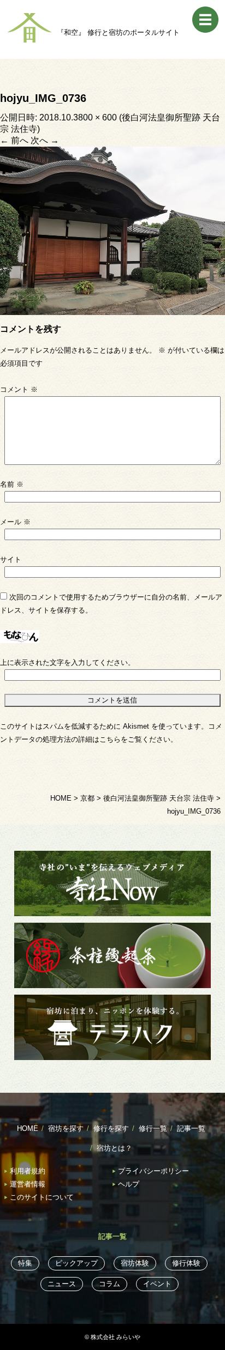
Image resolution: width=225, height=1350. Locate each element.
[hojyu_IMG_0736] (112, 230)
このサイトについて (42, 1197)
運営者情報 (27, 1184)
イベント (157, 1284)
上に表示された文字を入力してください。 (67, 662)
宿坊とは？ (114, 1148)
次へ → (45, 140)
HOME (27, 1128)
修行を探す (111, 1128)
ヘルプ (128, 1184)
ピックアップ (76, 1263)
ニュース (62, 1284)
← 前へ (14, 140)
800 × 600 (97, 117)
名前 (11, 484)
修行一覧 (153, 1128)
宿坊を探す (66, 1128)
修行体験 (186, 1263)
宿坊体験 (135, 1263)
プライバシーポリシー (153, 1171)
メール (15, 522)
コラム (109, 1284)
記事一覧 (191, 1128)
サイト (10, 559)
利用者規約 (27, 1171)
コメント (19, 389)
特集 (25, 1263)
